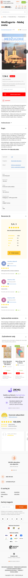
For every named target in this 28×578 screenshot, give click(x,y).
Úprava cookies (14, 571)
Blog (2, 496)
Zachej (4, 16)
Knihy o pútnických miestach (18, 167)
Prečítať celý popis (5, 122)
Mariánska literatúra (16, 161)
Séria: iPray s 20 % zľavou (20, 362)
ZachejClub (16, 492)
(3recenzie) (24, 29)
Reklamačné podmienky (20, 567)
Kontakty (3, 492)
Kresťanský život (21, 16)
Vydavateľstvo (4, 494)
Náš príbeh (16, 494)
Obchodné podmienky (7, 567)
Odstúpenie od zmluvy (11, 570)
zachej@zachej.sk (10, 481)
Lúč (12, 157)
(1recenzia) (9, 366)
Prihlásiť (21, 507)
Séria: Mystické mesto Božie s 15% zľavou (7, 363)
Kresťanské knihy (12, 16)
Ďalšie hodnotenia (13, 417)
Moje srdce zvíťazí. (14, 149)
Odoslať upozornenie (15, 94)
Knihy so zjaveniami (16, 165)
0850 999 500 (9, 476)
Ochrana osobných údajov (14, 568)
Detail (23, 2)
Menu (25, 8)
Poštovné (20, 570)
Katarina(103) (11, 279)
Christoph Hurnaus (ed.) (6, 29)
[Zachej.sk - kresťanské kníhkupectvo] (6, 7)
